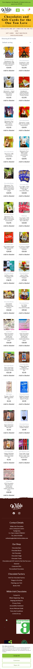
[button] (23, 10)
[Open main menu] (18, 10)
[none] (6, 10)
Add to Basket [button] (8, 70)
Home (3, 26)
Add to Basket (8, 345)
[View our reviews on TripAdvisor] (9, 627)
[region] (16, 656)
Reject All (16, 665)
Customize (16, 660)
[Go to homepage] (16, 506)
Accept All (16, 655)
